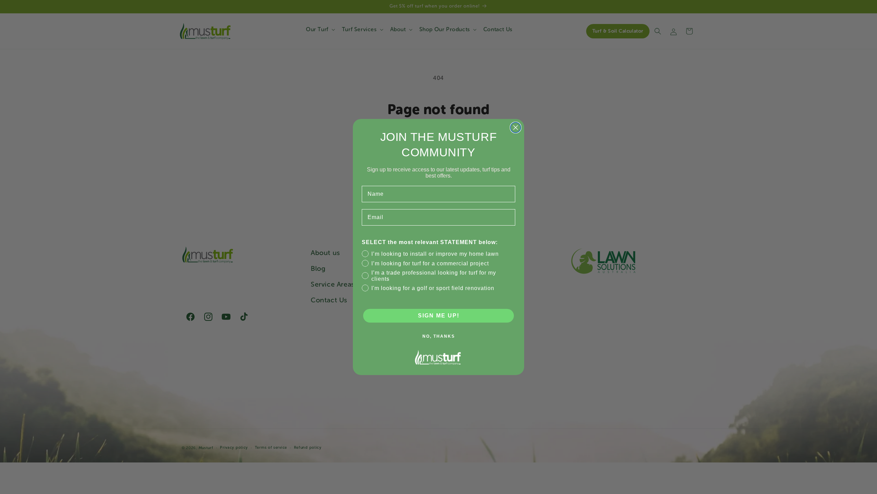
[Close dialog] (515, 127)
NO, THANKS (438, 336)
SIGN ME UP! (438, 315)
